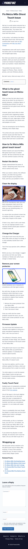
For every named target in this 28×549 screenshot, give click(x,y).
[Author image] (10, 21)
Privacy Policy (9, 539)
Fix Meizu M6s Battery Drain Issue (15, 463)
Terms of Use (19, 539)
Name (5, 512)
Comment (6, 491)
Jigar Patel (15, 21)
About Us (6, 536)
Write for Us (21, 536)
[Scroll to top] (24, 541)
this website (13, 390)
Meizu (20, 10)
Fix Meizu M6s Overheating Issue (15, 461)
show (12, 81)
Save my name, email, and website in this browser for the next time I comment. (14, 524)
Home (7, 10)
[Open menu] (25, 3)
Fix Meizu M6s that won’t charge (14, 465)
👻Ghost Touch (14, 10)
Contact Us (13, 536)
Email (5, 519)
